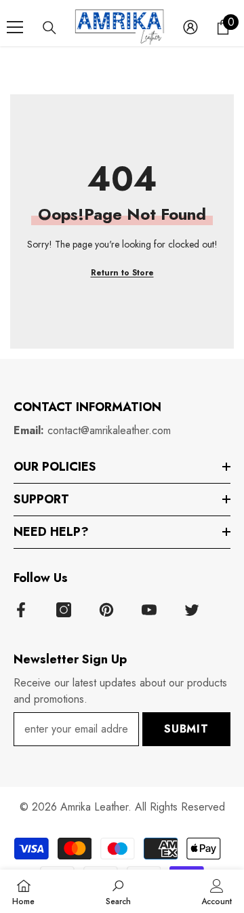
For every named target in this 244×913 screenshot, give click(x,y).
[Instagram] (63, 610)
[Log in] (190, 27)
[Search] (49, 28)
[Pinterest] (106, 610)
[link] (118, 891)
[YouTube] (149, 610)
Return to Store (122, 273)
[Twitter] (192, 610)
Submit (186, 729)
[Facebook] (21, 610)
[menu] (15, 27)
